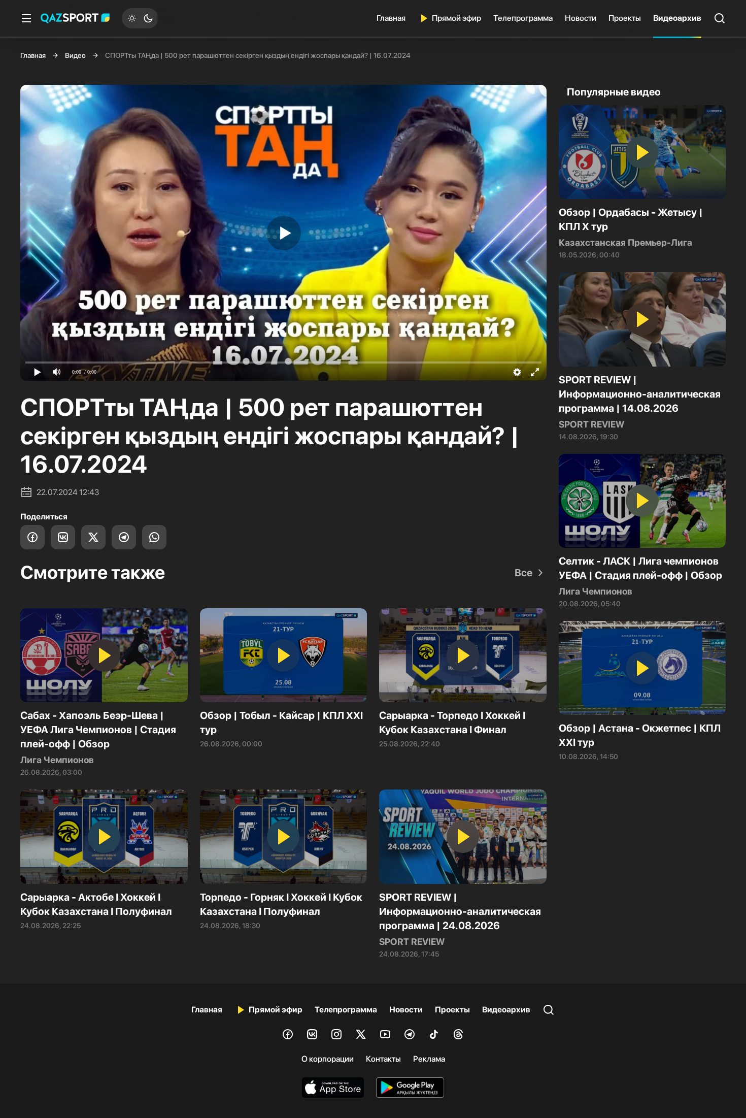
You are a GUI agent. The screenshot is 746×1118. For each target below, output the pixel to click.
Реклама (429, 1059)
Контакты (383, 1059)
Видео (75, 55)
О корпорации (327, 1059)
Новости (580, 18)
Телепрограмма (523, 18)
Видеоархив (677, 18)
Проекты (624, 18)
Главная (391, 18)
